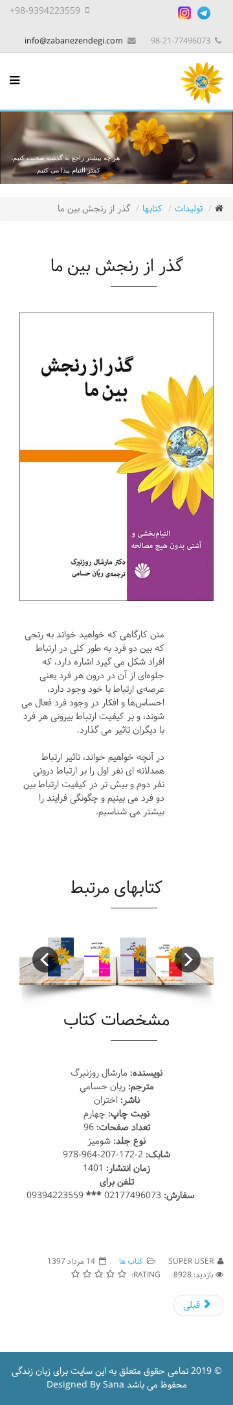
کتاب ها (131, 1261)
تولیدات (189, 209)
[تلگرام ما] (203, 12)
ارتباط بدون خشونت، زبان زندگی (63, 980)
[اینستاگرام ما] (184, 12)
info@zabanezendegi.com (74, 41)
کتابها (152, 209)
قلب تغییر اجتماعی (133, 980)
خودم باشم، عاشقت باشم (98, 980)
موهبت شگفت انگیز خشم (170, 980)
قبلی (193, 1305)
